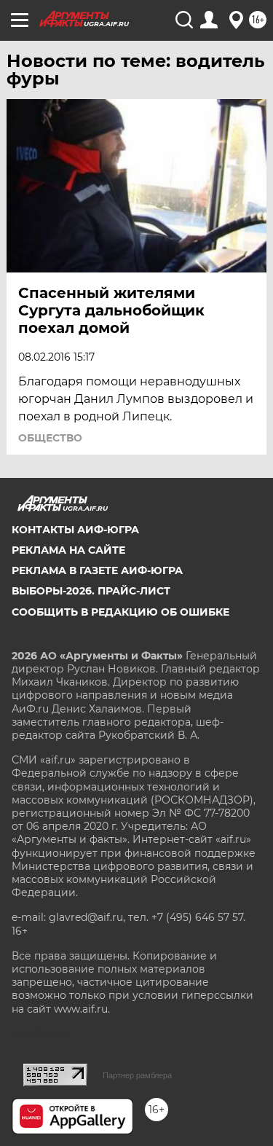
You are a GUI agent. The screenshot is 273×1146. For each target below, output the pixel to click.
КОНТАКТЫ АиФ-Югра (75, 529)
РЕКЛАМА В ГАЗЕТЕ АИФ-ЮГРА (97, 570)
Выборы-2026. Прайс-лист (91, 590)
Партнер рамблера (137, 1075)
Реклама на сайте (68, 550)
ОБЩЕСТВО (50, 438)
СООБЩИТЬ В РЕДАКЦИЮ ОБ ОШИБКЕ (120, 612)
